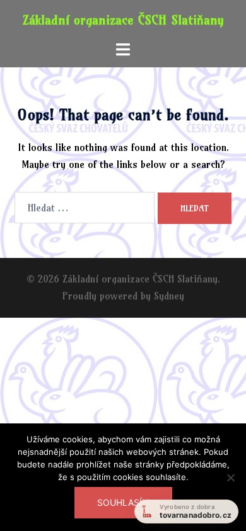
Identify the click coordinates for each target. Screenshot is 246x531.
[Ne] (230, 485)
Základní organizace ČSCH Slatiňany (123, 20)
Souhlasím (123, 502)
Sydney (169, 295)
